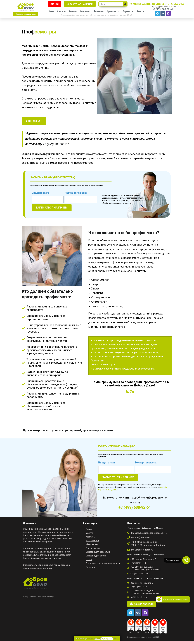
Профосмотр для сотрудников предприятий (52, 430)
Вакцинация (85, 11)
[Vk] (162, 13)
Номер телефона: (76, 192)
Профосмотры (113, 11)
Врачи (51, 11)
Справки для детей (96, 555)
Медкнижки (98, 11)
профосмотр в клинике (97, 430)
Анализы (73, 11)
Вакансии (91, 567)
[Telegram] (157, 13)
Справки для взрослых (98, 552)
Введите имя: (40, 192)
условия (97, 639)
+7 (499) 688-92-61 (55, 144)
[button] (25, 14)
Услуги (60, 11)
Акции (54, 4)
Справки (126, 11)
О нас (138, 11)
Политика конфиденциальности (103, 563)
